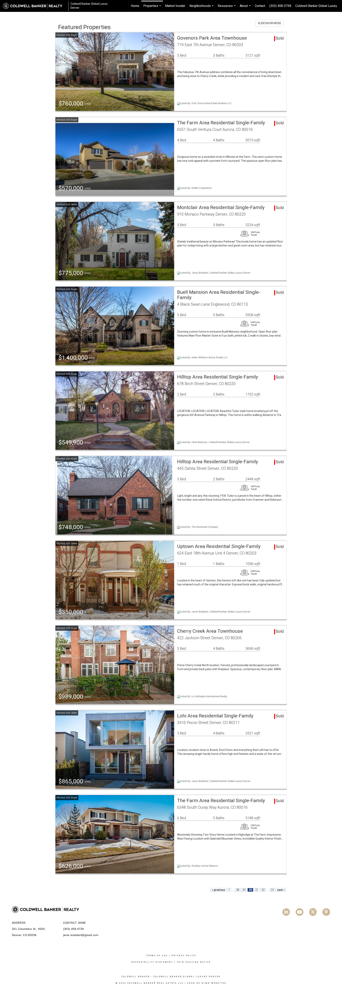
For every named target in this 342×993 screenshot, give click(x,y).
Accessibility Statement (152, 962)
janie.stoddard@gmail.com (81, 935)
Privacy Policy (184, 956)
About (246, 8)
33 (272, 889)
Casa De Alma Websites (206, 983)
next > (281, 889)
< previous (218, 889)
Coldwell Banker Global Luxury (316, 6)
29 (244, 889)
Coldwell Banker (136, 977)
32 (263, 889)
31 (256, 889)
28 (237, 889)
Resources (227, 8)
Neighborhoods (202, 8)
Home (135, 6)
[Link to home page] (34, 6)
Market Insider (175, 6)
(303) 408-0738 (280, 6)
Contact (260, 6)
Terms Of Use (157, 956)
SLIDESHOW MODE (269, 23)
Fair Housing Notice (194, 962)
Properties (152, 8)
